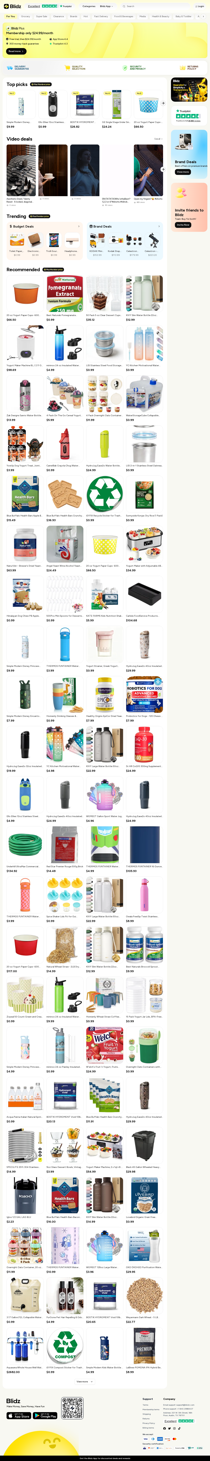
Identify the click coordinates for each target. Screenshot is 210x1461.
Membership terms (151, 1409)
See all (157, 138)
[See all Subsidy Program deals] (159, 226)
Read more (15, 51)
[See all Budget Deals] (79, 226)
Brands (73, 16)
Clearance (58, 16)
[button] (21, 109)
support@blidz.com (185, 1405)
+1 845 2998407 (185, 1409)
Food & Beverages (123, 16)
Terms (145, 1405)
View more (82, 1381)
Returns (146, 1419)
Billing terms (148, 1428)
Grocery (25, 16)
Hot (86, 16)
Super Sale (41, 16)
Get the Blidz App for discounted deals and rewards (105, 1458)
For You (10, 16)
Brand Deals (102, 226)
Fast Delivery (101, 16)
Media (142, 16)
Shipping (147, 1414)
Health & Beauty (160, 16)
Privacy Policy (149, 1423)
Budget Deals (23, 226)
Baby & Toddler (183, 16)
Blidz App (105, 6)
